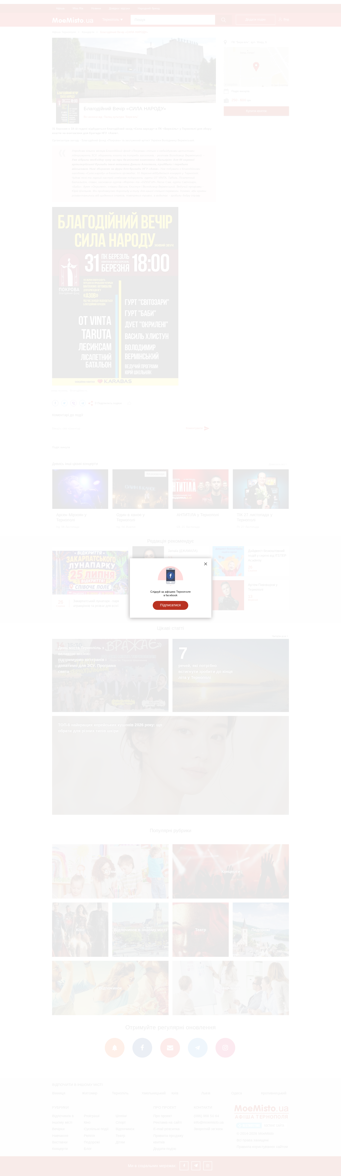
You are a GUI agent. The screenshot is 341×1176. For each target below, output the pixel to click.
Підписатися (170, 605)
